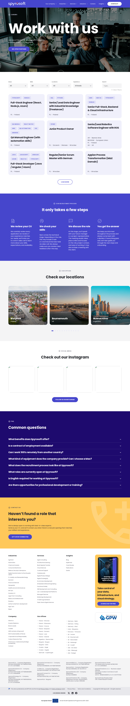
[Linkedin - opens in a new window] (72, 693)
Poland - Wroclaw (44, 621)
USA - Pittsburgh (72, 650)
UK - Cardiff (71, 645)
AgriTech (11, 560)
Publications (69, 568)
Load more (65, 182)
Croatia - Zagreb (44, 650)
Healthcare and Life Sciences (16, 588)
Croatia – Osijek (43, 647)
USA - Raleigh (72, 653)
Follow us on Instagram (65, 400)
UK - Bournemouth (73, 637)
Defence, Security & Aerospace (17, 570)
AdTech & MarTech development (17, 604)
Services (73, 4)
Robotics (11, 601)
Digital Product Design (43, 576)
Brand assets (12, 626)
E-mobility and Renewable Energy (18, 577)
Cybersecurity (41, 573)
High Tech (11, 606)
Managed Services (42, 594)
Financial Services (13, 582)
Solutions (83, 4)
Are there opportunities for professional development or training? (65, 485)
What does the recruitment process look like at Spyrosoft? (65, 465)
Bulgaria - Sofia (43, 644)
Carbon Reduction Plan (15, 639)
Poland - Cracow (44, 626)
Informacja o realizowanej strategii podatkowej (18, 642)
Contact (114, 4)
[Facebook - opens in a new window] (76, 693)
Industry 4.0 (11, 593)
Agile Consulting (42, 560)
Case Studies (70, 565)
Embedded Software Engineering (46, 584)
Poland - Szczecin (44, 631)
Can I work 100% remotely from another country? (65, 452)
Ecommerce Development (44, 581)
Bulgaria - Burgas (44, 642)
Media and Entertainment (15, 598)
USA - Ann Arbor (72, 648)
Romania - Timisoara (74, 632)
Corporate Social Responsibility (17, 636)
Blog (67, 560)
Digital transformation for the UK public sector (19, 573)
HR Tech (10, 590)
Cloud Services (41, 568)
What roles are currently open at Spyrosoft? (65, 471)
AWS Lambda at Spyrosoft (16, 631)
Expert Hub (69, 562)
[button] (52, 330)
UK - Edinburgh (72, 642)
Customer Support (42, 570)
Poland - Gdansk (44, 637)
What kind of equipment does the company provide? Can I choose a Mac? (65, 458)
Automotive (11, 562)
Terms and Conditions (84, 689)
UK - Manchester (72, 640)
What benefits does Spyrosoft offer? (65, 439)
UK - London (71, 634)
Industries (62, 4)
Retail (10, 609)
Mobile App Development (44, 597)
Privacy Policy (45, 689)
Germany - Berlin (73, 621)
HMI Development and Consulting (47, 589)
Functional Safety (42, 586)
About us (11, 620)
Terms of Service (56, 689)
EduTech (10, 580)
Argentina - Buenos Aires (46, 639)
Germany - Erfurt (72, 626)
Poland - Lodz (43, 634)
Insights (101, 4)
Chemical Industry (13, 565)
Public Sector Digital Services (45, 602)
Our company (50, 4)
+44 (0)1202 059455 (59, 693)
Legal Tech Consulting (14, 596)
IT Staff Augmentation (43, 600)
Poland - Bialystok (44, 629)
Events (68, 570)
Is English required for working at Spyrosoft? (65, 478)
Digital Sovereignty (42, 578)
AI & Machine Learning (43, 562)
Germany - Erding (73, 624)
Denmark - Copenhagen (46, 652)
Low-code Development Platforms (47, 592)
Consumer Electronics (14, 568)
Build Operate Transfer (43, 565)
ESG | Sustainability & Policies (16, 634)
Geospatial (11, 585)
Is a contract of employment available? (65, 445)
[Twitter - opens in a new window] (69, 693)
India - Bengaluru (73, 629)
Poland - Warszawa (45, 623)
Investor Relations (13, 623)
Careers (92, 4)
